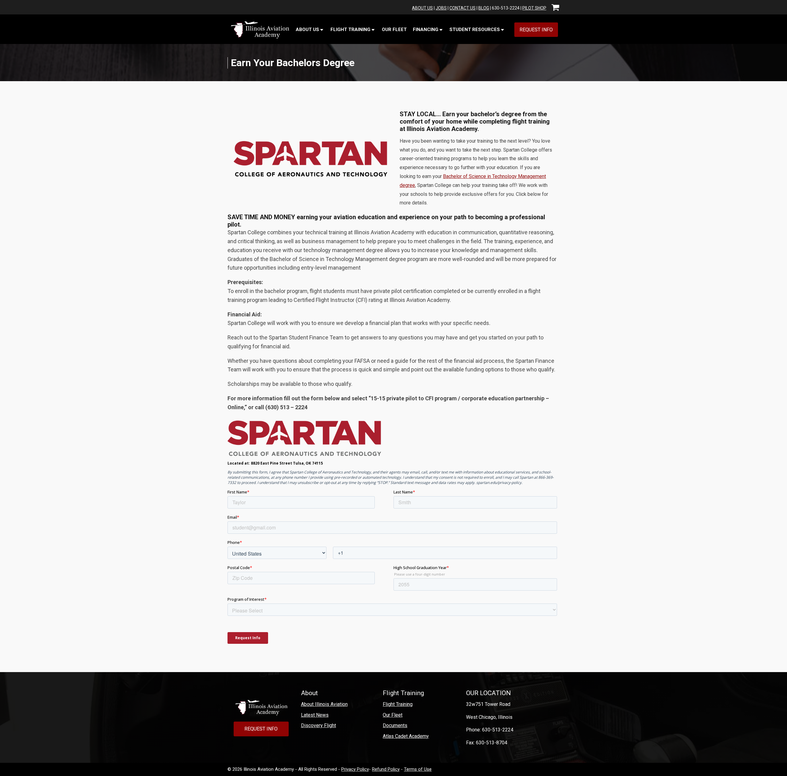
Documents (395, 725)
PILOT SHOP (534, 8)
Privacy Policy (355, 769)
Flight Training (398, 704)
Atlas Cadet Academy (406, 736)
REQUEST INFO (536, 30)
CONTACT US (462, 8)
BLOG (483, 8)
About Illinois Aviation (324, 704)
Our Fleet (394, 29)
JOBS (441, 8)
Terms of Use (418, 769)
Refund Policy (386, 769)
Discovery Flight (318, 725)
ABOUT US (422, 8)
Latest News (315, 715)
